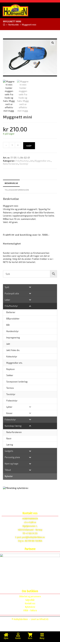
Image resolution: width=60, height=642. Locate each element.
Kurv (30, 638)
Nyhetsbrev (30, 607)
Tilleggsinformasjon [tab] (17, 189)
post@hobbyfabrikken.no (33, 537)
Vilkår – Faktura (30, 610)
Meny (42, 638)
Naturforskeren (10, 163)
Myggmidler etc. (42, 160)
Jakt (32, 160)
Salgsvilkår (30, 600)
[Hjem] (4, 24)
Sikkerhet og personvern (30, 596)
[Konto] (18, 635)
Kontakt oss (30, 603)
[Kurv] (30, 635)
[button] (52, 42)
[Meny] (42, 635)
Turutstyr (23, 163)
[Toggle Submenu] (30, 287)
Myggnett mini (29, 24)
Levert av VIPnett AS (39, 619)
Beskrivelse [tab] (11, 183)
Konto (18, 638)
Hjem (6, 638)
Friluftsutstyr (22, 160)
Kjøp (29, 145)
